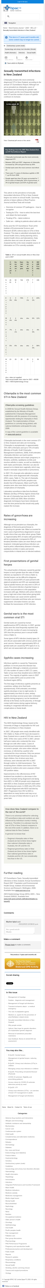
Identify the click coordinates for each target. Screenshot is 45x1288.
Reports (8, 1254)
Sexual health (31, 52)
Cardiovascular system (13, 1131)
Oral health (9, 1228)
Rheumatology (10, 1262)
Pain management (11, 1233)
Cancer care (9, 1129)
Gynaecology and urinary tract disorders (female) (20, 49)
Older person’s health (12, 1219)
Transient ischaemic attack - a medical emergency (21, 1007)
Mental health (10, 1201)
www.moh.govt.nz (14, 434)
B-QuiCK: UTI (13, 1087)
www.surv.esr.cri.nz (22, 890)
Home (5, 28)
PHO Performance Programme (16, 1244)
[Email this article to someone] (6, 57)
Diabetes (8, 1147)
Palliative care (10, 1236)
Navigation (12, 23)
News (7, 1211)
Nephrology (9, 1206)
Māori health (9, 1187)
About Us (10, 1107)
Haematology (10, 1171)
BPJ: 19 (33, 28)
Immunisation (10, 1179)
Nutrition (8, 1214)
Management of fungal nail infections (21, 1003)
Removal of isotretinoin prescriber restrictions (20, 1035)
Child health (9, 1134)
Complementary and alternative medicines (20, 1137)
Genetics (8, 1161)
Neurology (9, 1209)
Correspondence (11, 1139)
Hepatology (9, 1177)
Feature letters (10, 1155)
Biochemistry (9, 1126)
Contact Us (18, 1107)
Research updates (11, 1257)
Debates (8, 1142)
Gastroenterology (11, 1158)
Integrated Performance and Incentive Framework (22, 1185)
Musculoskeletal (10, 1203)
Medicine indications (12, 1190)
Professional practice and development (18, 1249)
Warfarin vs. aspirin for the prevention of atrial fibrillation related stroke (22, 1016)
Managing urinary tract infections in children (23, 1068)
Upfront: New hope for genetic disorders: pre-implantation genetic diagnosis (22, 1029)
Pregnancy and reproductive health (17, 1246)
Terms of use (27, 1107)
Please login (10, 945)
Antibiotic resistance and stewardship (18, 1123)
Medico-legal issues (12, 1198)
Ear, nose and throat (12, 1150)
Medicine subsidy (11, 1193)
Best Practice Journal (16, 28)
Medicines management (13, 1195)
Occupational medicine (13, 1217)
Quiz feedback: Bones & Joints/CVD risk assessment (22, 1040)
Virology (8, 1273)
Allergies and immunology (14, 1121)
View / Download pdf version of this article (17, 140)
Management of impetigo (17, 997)
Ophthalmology (10, 1225)
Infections (22, 52)
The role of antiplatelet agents (18, 1012)
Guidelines (9, 1166)
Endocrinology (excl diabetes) (15, 1153)
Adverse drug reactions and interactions (19, 1118)
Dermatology (9, 1145)
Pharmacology (10, 1241)
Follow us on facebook (12, 1286)
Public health (9, 1252)
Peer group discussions (13, 1238)
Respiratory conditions (13, 1260)
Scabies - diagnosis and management (21, 1000)
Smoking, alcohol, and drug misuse (17, 1268)
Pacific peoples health (13, 1230)
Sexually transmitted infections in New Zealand (21, 1021)
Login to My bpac (22, 2)
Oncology (8, 1222)
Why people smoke (15, 1025)
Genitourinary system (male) (16, 46)
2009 (27, 28)
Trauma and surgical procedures (16, 1270)
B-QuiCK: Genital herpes (16, 1055)
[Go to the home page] (12, 8)
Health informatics (10, 52)
